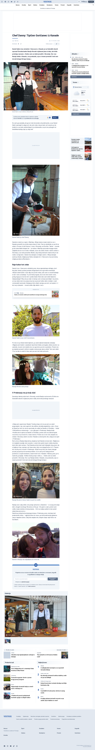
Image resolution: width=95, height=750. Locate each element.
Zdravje (12, 652)
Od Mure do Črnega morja (46, 681)
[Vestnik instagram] (8, 1)
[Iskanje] (93, 4)
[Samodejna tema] (79, 2)
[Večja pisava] (58, 44)
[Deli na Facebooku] (18, 44)
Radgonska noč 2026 (15, 666)
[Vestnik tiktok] (14, 1)
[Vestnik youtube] (11, 1)
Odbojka (42, 665)
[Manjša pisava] (54, 44)
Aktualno (74, 54)
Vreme (75, 82)
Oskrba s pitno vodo (44, 673)
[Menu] (2, 2)
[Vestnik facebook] (5, 1)
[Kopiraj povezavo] (21, 44)
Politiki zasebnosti (31, 586)
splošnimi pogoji (25, 581)
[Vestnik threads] (17, 1)
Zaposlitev (39, 652)
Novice (12, 684)
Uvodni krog (13, 675)
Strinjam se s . (22, 581)
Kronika (12, 693)
